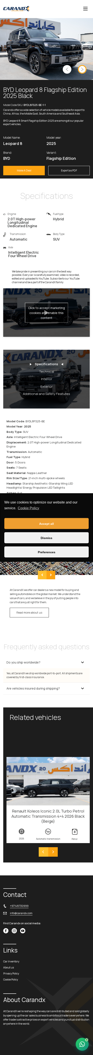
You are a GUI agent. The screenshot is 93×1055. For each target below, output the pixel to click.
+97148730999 (19, 906)
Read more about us (29, 612)
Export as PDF (69, 170)
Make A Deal (24, 170)
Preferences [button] (46, 552)
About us (8, 967)
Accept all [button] (46, 523)
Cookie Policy (28, 508)
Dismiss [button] (46, 537)
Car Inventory (11, 961)
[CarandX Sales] (82, 1044)
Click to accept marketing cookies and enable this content (46, 313)
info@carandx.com (21, 913)
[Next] (53, 852)
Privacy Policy (11, 973)
